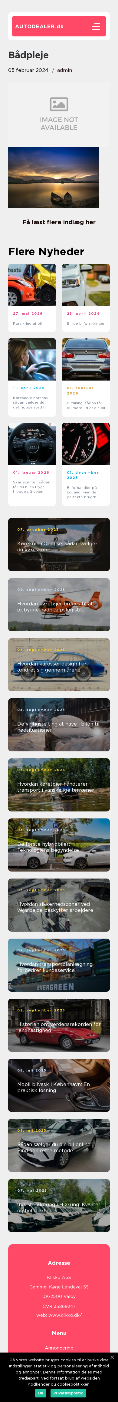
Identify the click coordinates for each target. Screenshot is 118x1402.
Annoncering (59, 1348)
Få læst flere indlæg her (59, 222)
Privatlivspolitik (68, 1393)
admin (64, 70)
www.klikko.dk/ (65, 1315)
